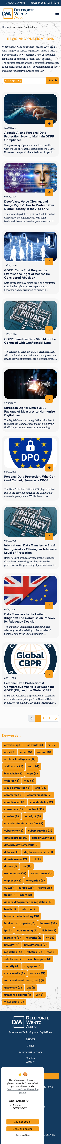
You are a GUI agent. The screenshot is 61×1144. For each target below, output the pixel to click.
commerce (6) (13, 795)
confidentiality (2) (41, 802)
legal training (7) (26, 930)
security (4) (11, 966)
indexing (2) (28, 909)
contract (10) (36, 809)
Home (5, 27)
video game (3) (14, 1001)
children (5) (11, 780)
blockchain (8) (13, 773)
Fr (57, 3)
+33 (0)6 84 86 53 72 (39, 3)
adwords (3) (35, 745)
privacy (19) (11, 944)
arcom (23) (44, 752)
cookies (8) (11, 816)
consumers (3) (13, 809)
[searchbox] (24, 80)
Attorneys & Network (30, 1052)
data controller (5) (15, 837)
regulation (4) (13, 952)
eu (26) (9, 887)
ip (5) (8, 930)
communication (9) (39, 795)
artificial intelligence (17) (19, 759)
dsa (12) (27, 866)
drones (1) (10, 866)
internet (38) (48, 923)
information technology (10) (21, 916)
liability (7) (49, 930)
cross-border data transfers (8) (23, 823)
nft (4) (50, 937)
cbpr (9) (32, 773)
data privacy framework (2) (21, 844)
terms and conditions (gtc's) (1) (24, 980)
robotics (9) (34, 952)
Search (52, 80)
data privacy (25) (43, 837)
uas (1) (31, 987)
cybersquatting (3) (40, 830)
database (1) (11, 852)
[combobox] (24, 80)
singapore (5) (33, 966)
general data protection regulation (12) (28, 902)
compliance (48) (14, 802)
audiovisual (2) (13, 766)
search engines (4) (39, 959)
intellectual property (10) (19, 923)
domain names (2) (15, 859)
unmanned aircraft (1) (17, 994)
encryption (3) (35, 880)
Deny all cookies (23, 1128)
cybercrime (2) (13, 830)
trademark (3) (13, 987)
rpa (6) (51, 952)
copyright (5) (32, 816)
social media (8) (14, 973)
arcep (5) (26, 752)
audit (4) (33, 766)
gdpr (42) (25, 894)
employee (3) (12, 880)
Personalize (22, 1135)
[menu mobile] (57, 13)
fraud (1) (9, 894)
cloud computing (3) (17, 787)
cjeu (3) (29, 780)
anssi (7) (9, 752)
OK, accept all (22, 1121)
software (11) (37, 973)
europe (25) (26, 887)
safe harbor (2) (13, 959)
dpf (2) (36, 859)
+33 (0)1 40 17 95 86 (15, 3)
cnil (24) (40, 787)
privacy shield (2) (35, 944)
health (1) (10, 909)
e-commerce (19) (15, 873)
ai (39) (52, 745)
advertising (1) (13, 745)
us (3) (39, 994)
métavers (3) (12, 937)
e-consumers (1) (41, 873)
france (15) (45, 887)
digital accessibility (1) (38, 852)
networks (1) (33, 937)
